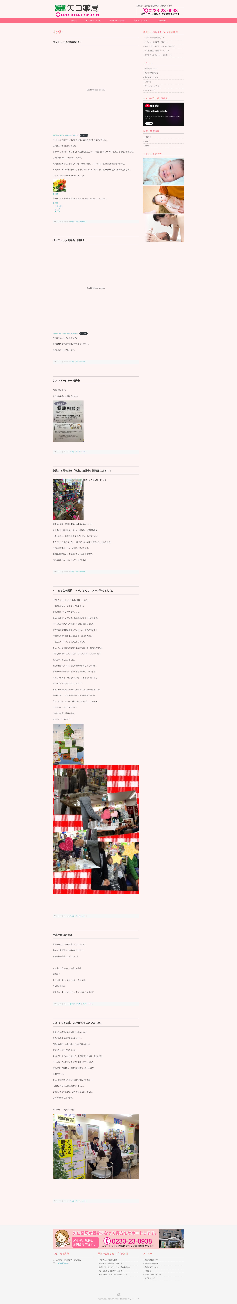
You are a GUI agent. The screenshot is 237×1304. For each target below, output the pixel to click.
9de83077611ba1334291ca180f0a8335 (65, 333)
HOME (74, 20)
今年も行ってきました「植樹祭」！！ (159, 55)
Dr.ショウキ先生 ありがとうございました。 (78, 1022)
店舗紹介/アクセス (142, 20)
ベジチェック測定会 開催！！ (70, 240)
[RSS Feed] (118, 1294)
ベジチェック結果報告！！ (67, 42)
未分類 (55, 194)
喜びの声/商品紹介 (117, 20)
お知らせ (58, 206)
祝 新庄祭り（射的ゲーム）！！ (157, 51)
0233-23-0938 (63, 1263)
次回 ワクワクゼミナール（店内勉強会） (160, 46)
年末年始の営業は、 (64, 934)
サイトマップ (149, 90)
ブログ (57, 209)
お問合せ (162, 20)
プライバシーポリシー (153, 86)
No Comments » (81, 221)
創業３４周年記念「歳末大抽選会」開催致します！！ (82, 470)
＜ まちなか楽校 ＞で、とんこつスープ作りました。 (85, 590)
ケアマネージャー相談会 (66, 380)
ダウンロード (84, 135)
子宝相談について (93, 20)
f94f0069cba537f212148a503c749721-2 (66, 135)
